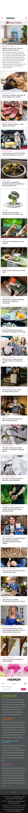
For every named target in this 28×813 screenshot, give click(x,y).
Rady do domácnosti (11, 93)
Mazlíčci (3, 151)
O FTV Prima (10, 801)
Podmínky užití (17, 809)
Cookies (13, 811)
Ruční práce (11, 357)
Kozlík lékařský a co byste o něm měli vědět (15, 704)
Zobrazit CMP (18, 811)
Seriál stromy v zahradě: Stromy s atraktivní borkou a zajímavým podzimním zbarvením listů (13, 709)
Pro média (16, 798)
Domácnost (4, 46)
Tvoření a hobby (5, 357)
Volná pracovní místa (16, 802)
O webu (14, 683)
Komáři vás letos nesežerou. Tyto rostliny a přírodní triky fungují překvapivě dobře (13, 783)
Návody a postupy (10, 46)
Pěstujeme (8, 180)
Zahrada (4, 180)
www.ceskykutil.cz (6, 719)
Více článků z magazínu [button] (14, 668)
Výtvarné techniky (12, 568)
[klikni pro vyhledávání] (26, 18)
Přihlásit (23, 689)
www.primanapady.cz (7, 765)
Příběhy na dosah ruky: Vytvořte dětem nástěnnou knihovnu (14, 768)
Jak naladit (23, 801)
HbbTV (9, 802)
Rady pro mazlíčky (9, 151)
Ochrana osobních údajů (8, 809)
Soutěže (20, 798)
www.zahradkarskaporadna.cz (9, 696)
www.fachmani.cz (6, 742)
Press (14, 801)
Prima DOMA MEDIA (16, 796)
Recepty (3, 328)
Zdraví (3, 210)
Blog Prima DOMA (9, 798)
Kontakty (23, 796)
